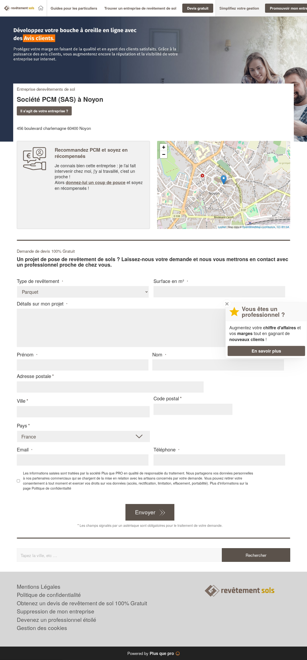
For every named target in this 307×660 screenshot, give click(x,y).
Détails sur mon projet (42, 303)
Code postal (166, 398)
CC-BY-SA (283, 227)
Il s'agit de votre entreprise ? (44, 111)
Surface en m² (171, 281)
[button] (74, 8)
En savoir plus (266, 351)
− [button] (163, 154)
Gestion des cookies (42, 628)
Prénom (27, 354)
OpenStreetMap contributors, (259, 227)
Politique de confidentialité (51, 488)
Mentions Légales (38, 586)
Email (24, 449)
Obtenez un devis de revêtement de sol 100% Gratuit (82, 603)
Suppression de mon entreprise (55, 611)
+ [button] (163, 147)
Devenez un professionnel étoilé (56, 620)
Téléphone (166, 449)
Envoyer (145, 512)
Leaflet (222, 227)
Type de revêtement (40, 281)
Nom (159, 354)
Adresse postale (34, 375)
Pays (22, 425)
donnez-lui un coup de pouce (95, 182)
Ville (21, 400)
